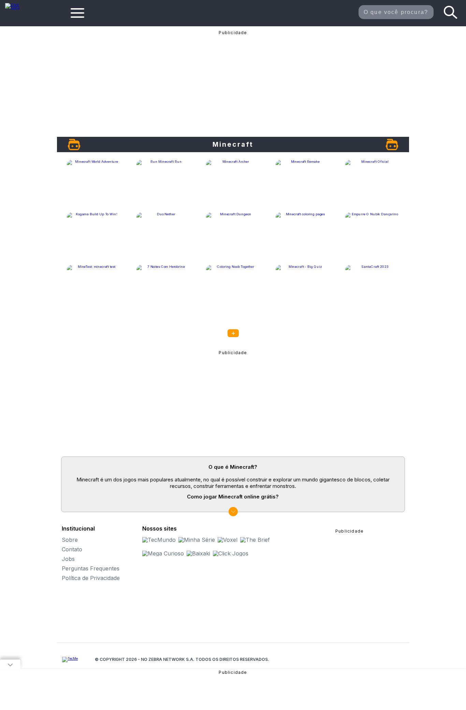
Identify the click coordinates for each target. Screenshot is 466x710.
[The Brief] (255, 539)
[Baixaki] (198, 553)
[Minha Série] (196, 539)
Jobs (68, 558)
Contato (72, 549)
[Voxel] (227, 539)
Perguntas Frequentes (90, 568)
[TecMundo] (159, 539)
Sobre (70, 539)
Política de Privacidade (91, 578)
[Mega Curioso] (163, 553)
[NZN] (70, 659)
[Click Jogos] (16, 8)
